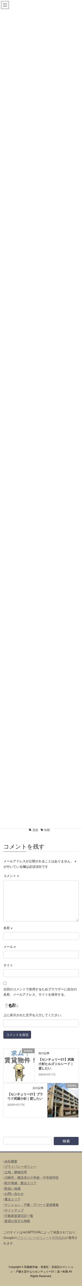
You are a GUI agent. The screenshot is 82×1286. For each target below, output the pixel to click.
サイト (8, 965)
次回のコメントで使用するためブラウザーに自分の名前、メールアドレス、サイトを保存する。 (40, 992)
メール (9, 946)
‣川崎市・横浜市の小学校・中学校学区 (31, 1177)
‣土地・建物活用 (15, 1172)
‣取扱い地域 (11, 1188)
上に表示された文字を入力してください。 (33, 1015)
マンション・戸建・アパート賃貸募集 (32, 1204)
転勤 (47, 830)
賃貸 (35, 830)
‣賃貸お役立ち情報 (16, 1221)
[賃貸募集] (19, 1065)
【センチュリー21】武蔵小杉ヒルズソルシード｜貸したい (56, 1063)
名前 (8, 927)
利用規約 (58, 1237)
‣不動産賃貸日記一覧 (18, 1215)
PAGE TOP (75, 1243)
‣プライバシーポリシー (19, 1166)
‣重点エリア (11, 1199)
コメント (11, 875)
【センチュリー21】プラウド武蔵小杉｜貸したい (25, 1096)
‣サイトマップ (13, 1210)
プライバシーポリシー (33, 1237)
